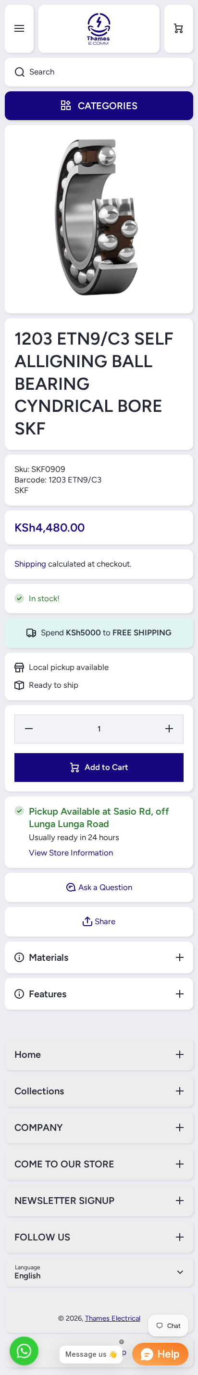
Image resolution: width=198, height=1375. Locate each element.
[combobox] (99, 72)
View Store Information (71, 852)
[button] (178, 29)
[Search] (15, 72)
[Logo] (99, 29)
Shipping (30, 564)
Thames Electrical (112, 1318)
